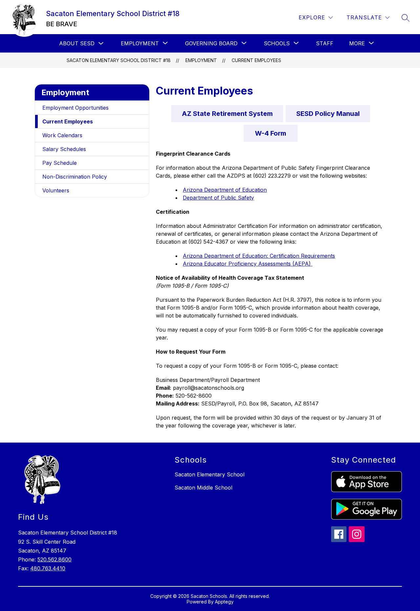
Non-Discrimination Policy (74, 176)
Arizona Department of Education (225, 189)
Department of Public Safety (218, 197)
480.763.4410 (47, 568)
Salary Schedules (64, 149)
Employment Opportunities (75, 107)
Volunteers (55, 190)
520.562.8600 (54, 559)
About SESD (76, 43)
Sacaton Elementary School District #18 (119, 60)
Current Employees (256, 60)
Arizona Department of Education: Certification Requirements (259, 255)
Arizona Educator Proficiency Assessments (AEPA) (247, 263)
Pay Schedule (59, 163)
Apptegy (224, 601)
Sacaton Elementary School (209, 474)
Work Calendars (62, 135)
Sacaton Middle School (203, 487)
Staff (324, 43)
